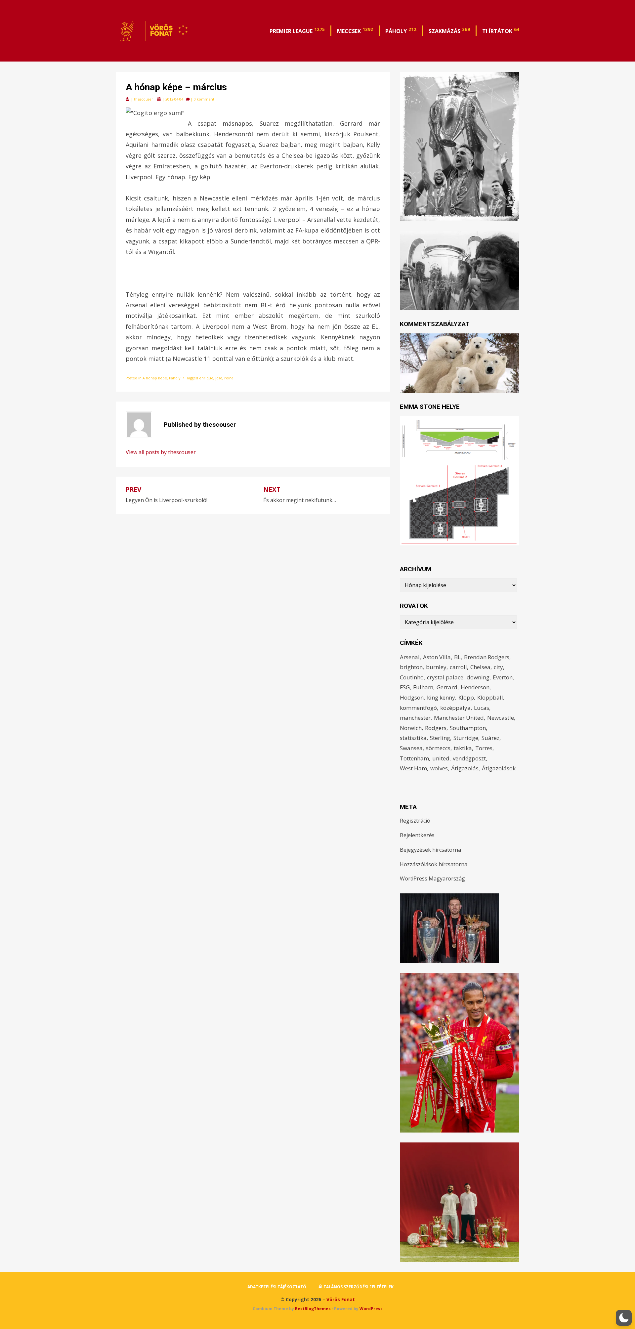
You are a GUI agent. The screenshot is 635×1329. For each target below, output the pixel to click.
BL (457, 657)
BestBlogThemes (313, 1308)
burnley (436, 667)
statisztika (413, 738)
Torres (483, 748)
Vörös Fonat (340, 1299)
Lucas (481, 707)
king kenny (441, 697)
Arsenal (410, 657)
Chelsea (480, 667)
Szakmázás (449, 30)
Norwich (411, 728)
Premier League (297, 30)
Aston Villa (437, 657)
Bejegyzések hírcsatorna (430, 849)
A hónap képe (155, 378)
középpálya (455, 707)
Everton (503, 677)
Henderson (475, 687)
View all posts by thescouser (161, 452)
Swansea (411, 748)
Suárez (490, 738)
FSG (405, 687)
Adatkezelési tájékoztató (276, 1287)
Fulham (423, 687)
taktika (463, 748)
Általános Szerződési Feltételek (356, 1287)
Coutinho (412, 677)
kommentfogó (418, 707)
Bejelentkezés (417, 835)
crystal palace (445, 677)
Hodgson (412, 697)
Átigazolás (465, 768)
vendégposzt (469, 758)
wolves (439, 768)
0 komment (204, 99)
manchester (415, 717)
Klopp (466, 697)
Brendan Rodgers (486, 657)
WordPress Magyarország (432, 878)
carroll (458, 667)
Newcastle (500, 717)
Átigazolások (499, 768)
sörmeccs (438, 748)
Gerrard (447, 687)
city (498, 667)
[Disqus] (253, 596)
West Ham (413, 768)
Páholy (400, 30)
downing (478, 677)
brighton (411, 667)
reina (228, 378)
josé (218, 378)
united (440, 758)
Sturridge (465, 738)
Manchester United (459, 717)
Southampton (468, 728)
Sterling (440, 738)
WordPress (371, 1308)
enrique (206, 378)
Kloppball (490, 697)
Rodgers (435, 728)
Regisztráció (415, 820)
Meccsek (355, 30)
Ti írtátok (500, 30)
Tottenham (414, 758)
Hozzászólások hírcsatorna (433, 864)
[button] (624, 1318)
